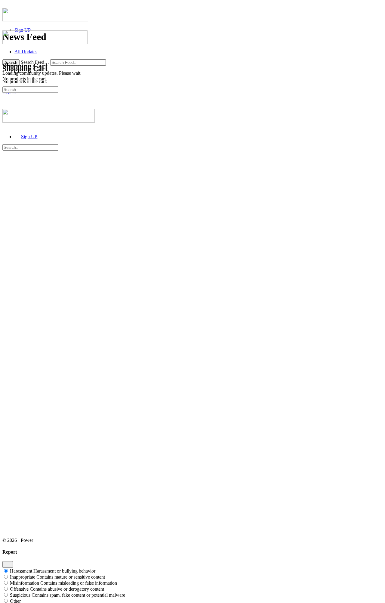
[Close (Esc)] (7, 564)
